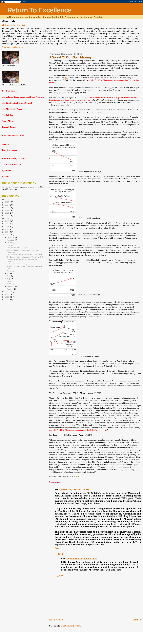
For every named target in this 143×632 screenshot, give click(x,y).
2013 (7, 235)
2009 (7, 300)
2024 (7, 205)
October (10, 242)
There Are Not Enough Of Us (16, 248)
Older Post (136, 620)
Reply (58, 548)
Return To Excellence (39, 10)
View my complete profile (13, 47)
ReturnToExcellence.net (14, 25)
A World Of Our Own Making (70, 57)
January (10, 289)
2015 (7, 229)
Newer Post (54, 620)
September (11, 245)
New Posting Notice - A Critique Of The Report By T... (25, 257)
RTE (66, 78)
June (9, 276)
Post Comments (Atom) (71, 626)
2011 (7, 294)
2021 (7, 213)
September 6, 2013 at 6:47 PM (74, 489)
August (10, 271)
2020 (7, 216)
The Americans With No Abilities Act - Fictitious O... (24, 254)
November (11, 240)
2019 (7, 218)
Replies (61, 554)
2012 (7, 292)
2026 (7, 199)
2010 (7, 297)
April (9, 281)
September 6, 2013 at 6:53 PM (81, 558)
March (9, 284)
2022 (7, 210)
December (11, 237)
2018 (7, 221)
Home (61, 620)
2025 (7, 202)
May (9, 279)
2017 (7, 224)
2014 (7, 232)
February (10, 286)
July (8, 273)
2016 (7, 227)
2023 (7, 208)
